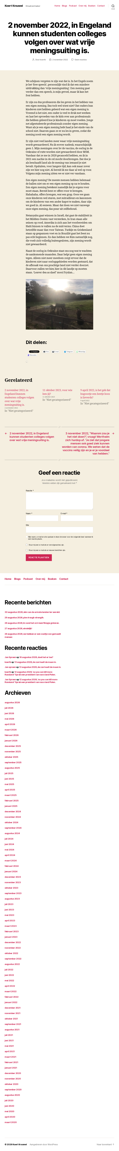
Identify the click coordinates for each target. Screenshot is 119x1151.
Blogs (64, 6)
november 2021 (12, 1013)
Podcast (73, 6)
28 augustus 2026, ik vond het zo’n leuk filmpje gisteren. (32, 623)
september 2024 (13, 828)
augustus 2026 (12, 702)
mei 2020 (9, 1111)
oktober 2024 (11, 822)
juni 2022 (9, 975)
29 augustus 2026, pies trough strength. (24, 617)
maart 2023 (11, 926)
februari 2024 (12, 866)
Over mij (82, 6)
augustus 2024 (12, 833)
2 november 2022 (60, 59)
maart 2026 (11, 730)
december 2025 (13, 746)
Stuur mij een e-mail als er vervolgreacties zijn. (46, 545)
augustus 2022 (12, 964)
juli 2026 (9, 708)
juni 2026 (9, 713)
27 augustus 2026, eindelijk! (18, 628)
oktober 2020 (11, 1084)
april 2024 (10, 855)
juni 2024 (9, 844)
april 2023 (10, 920)
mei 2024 (9, 849)
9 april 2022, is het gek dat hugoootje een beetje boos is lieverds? (95, 394)
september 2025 (13, 762)
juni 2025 (9, 779)
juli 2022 (9, 969)
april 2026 (10, 724)
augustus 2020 (12, 1095)
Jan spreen (10, 667)
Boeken (91, 6)
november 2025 (13, 751)
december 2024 (13, 811)
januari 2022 (11, 1002)
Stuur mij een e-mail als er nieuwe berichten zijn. (47, 550)
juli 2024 (9, 839)
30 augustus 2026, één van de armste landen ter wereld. (32, 612)
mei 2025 (9, 784)
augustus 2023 (12, 899)
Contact (101, 6)
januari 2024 (11, 871)
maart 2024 (11, 860)
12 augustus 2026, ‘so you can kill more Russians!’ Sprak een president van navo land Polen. (30, 673)
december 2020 (13, 1073)
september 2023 (13, 893)
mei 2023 (9, 915)
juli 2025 (9, 773)
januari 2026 (11, 740)
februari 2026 (12, 735)
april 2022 (10, 986)
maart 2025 (11, 795)
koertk (43, 59)
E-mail (64, 514)
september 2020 (13, 1089)
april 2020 (10, 1117)
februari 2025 (12, 800)
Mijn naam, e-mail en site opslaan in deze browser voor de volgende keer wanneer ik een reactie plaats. (60, 538)
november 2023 (13, 882)
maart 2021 (10, 1057)
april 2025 (10, 789)
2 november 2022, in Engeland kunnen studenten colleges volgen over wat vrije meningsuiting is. (19, 397)
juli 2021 (9, 1035)
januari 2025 (11, 806)
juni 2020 (9, 1106)
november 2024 (13, 817)
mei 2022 (9, 980)
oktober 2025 (11, 757)
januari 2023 (11, 937)
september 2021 (13, 1024)
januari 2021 (11, 1068)
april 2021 (10, 1051)
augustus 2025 (12, 768)
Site (27, 525)
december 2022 (13, 942)
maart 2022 (10, 991)
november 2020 (13, 1078)
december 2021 (13, 1008)
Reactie (30, 491)
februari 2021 (11, 1062)
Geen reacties (81, 59)
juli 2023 (9, 904)
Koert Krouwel (14, 5)
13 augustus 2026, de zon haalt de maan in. (35, 662)
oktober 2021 (11, 1018)
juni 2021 (9, 1040)
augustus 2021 (12, 1029)
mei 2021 (9, 1046)
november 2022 (13, 948)
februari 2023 (12, 931)
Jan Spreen (10, 657)
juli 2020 (9, 1100)
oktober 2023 (11, 888)
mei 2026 (9, 719)
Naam (29, 514)
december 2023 (13, 877)
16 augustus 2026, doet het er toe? (36, 657)
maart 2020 (11, 1122)
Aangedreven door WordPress (44, 1144)
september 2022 (13, 959)
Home (57, 6)
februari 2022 (11, 997)
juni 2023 (9, 909)
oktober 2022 (11, 953)
